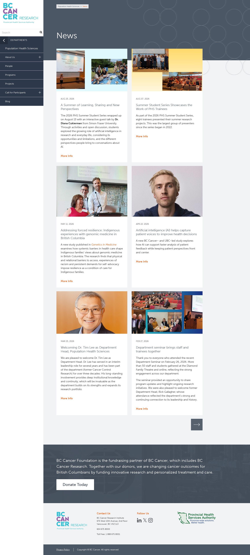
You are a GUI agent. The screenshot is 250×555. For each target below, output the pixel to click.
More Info (67, 156)
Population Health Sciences (68, 6)
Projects (9, 83)
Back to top (240, 550)
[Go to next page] (197, 424)
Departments (18, 40)
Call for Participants (15, 92)
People (9, 66)
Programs (10, 74)
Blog (7, 101)
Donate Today (75, 484)
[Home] (71, 520)
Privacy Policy (63, 549)
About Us (10, 57)
